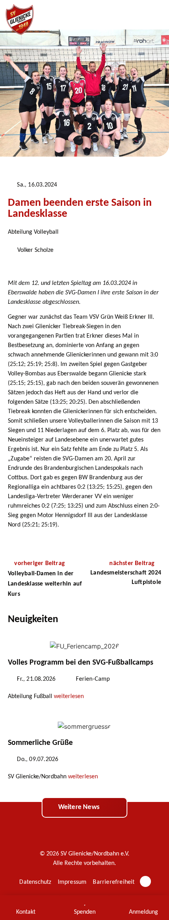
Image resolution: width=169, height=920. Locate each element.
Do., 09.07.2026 (37, 759)
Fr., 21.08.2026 (36, 679)
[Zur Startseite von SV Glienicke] (19, 19)
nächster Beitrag (132, 563)
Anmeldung (143, 912)
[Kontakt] (25, 902)
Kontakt (25, 912)
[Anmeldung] (143, 902)
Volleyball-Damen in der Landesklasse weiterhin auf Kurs (45, 584)
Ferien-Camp (93, 679)
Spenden (85, 912)
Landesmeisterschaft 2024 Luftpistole (125, 578)
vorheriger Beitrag (39, 563)
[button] (155, 14)
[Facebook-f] (145, 881)
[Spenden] (84, 902)
